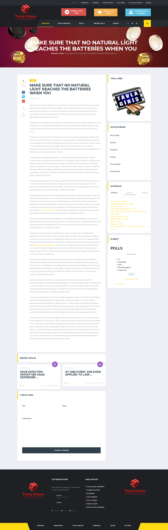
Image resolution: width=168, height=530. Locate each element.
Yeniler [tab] (145, 193)
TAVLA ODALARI (64, 23)
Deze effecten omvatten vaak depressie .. (32, 374)
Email (64, 406)
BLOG (81, 23)
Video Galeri (116, 171)
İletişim (148, 2)
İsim (23, 406)
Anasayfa (74, 2)
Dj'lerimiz (95, 2)
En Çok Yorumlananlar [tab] (129, 193)
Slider (114, 157)
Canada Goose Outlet (49, 210)
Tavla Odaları (116, 164)
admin (23, 83)
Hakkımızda (84, 2)
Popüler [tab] (114, 193)
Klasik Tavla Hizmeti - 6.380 (119, 219)
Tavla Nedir (121, 2)
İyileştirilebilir (124, 267)
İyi (119, 259)
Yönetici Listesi (108, 2)
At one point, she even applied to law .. (83, 373)
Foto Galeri (115, 135)
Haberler (115, 150)
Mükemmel (122, 262)
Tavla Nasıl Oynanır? (135, 2)
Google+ (74, 510)
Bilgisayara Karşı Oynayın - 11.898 (121, 204)
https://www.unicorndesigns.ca (45, 245)
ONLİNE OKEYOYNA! (108, 12)
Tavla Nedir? (92, 497)
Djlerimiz (91, 493)
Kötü (120, 265)
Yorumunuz (27, 418)
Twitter (65, 510)
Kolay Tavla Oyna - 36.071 (118, 201)
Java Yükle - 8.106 (116, 206)
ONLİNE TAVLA (99, 23)
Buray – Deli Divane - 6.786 (119, 216)
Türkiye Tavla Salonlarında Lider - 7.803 (123, 209)
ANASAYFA (45, 23)
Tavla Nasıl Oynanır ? (95, 486)
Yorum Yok (122, 270)
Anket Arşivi (119, 284)
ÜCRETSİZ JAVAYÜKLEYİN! (140, 12)
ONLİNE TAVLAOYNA (77, 12)
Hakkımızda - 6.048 (116, 224)
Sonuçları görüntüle (131, 279)
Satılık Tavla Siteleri (95, 507)
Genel (61, 53)
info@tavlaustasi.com (63, 497)
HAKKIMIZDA (58, 525)
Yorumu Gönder (61, 450)
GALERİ (115, 23)
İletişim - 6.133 (115, 221)
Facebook (56, 510)
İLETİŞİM (128, 525)
